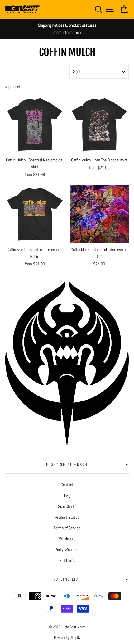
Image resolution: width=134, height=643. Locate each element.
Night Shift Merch (67, 464)
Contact (67, 484)
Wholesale (67, 538)
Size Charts (67, 506)
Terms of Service (67, 528)
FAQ (67, 495)
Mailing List (67, 579)
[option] (67, 29)
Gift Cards (67, 560)
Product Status (67, 517)
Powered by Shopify (67, 637)
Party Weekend (67, 549)
